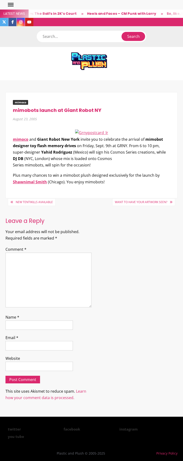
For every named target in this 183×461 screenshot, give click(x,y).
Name (12, 317)
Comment (15, 249)
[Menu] (10, 5)
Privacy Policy (167, 453)
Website (12, 358)
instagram (128, 429)
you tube (16, 436)
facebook (72, 429)
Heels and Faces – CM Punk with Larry (118, 13)
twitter (14, 429)
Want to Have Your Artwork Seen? (141, 202)
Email (11, 337)
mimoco (20, 102)
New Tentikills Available (34, 202)
